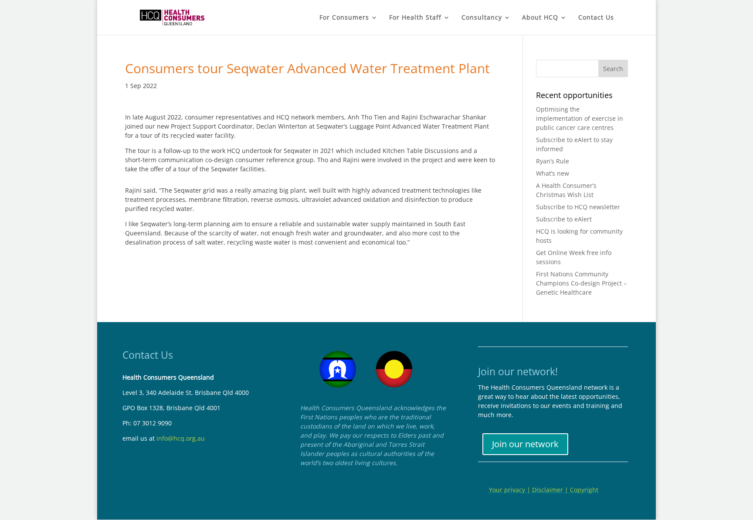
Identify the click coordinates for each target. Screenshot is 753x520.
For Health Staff (415, 17)
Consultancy (481, 17)
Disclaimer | (551, 490)
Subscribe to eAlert (564, 219)
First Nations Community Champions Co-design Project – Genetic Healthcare (581, 283)
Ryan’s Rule (552, 161)
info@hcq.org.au (180, 438)
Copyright (584, 490)
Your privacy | (509, 490)
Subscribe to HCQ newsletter (578, 207)
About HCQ (540, 17)
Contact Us (596, 17)
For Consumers (344, 17)
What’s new (552, 173)
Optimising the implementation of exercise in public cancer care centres (579, 118)
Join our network (525, 444)
